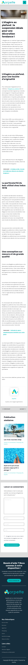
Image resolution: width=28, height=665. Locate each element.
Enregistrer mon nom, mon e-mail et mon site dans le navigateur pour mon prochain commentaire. (13, 538)
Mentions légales (6, 649)
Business (4, 625)
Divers (3, 633)
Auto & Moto (5, 622)
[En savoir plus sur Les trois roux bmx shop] (14, 430)
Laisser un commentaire (10, 442)
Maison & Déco (5, 639)
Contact (4, 646)
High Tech (4, 628)
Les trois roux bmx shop (12, 440)
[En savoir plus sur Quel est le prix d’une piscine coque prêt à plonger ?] (14, 455)
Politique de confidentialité (8, 652)
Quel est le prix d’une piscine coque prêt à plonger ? (11, 468)
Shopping (19, 442)
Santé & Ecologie (6, 636)
